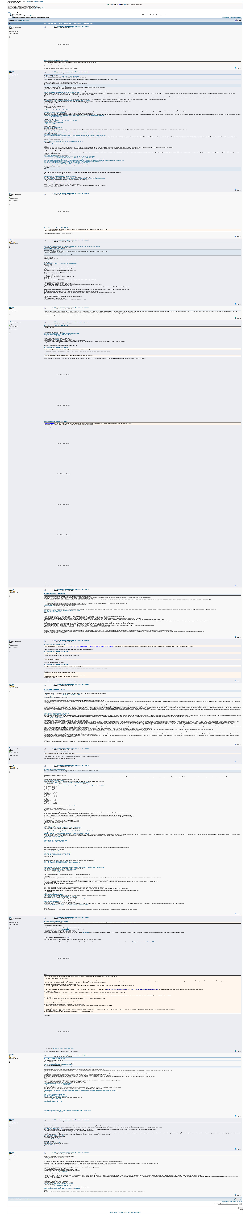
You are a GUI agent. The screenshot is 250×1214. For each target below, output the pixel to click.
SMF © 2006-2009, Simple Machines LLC (131, 1212)
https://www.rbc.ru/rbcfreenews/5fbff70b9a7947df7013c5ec (58, 719)
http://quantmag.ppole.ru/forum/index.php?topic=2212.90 (57, 853)
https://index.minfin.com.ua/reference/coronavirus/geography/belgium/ (60, 266)
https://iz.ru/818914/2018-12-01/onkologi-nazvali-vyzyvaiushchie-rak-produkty (62, 610)
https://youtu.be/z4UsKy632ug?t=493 (53, 127)
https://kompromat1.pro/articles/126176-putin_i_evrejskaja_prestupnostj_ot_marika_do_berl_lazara (67, 1110)
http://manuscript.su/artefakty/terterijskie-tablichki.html (56, 109)
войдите (29, 1)
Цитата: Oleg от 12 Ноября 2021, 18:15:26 (54, 696)
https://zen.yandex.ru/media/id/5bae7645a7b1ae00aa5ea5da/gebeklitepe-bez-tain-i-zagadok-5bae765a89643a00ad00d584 (73, 132)
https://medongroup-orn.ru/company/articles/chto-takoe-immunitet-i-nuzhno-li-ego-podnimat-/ (66, 898)
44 (26, 20)
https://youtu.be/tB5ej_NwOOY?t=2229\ (53, 717)
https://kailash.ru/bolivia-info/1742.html (53, 134)
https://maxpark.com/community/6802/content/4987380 (57, 861)
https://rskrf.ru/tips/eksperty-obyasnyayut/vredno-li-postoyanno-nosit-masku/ (62, 1188)
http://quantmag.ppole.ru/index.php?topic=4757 (143, 941)
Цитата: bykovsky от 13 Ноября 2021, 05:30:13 (56, 752)
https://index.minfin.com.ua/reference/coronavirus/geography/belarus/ (60, 176)
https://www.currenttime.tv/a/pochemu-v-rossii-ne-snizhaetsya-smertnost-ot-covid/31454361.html (67, 782)
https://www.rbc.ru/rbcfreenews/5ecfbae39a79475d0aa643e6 (58, 1183)
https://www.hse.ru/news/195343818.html (53, 836)
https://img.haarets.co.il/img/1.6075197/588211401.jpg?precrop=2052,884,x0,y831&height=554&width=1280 (69, 156)
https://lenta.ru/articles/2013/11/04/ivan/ (53, 825)
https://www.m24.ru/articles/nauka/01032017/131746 (56, 713)
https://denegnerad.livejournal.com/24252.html (55, 112)
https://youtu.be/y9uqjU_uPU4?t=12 (52, 1142)
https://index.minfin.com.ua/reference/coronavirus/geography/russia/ (60, 259)
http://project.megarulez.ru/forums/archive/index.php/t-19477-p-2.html (60, 120)
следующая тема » (237, 17)
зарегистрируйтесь (38, 1)
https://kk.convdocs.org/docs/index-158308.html (55, 1096)
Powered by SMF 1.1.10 (115, 1212)
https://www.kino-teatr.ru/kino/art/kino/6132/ (54, 839)
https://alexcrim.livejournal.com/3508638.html (54, 1111)
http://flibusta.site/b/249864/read (51, 123)
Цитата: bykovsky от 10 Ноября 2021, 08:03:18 (56, 60)
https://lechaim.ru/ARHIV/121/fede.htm (53, 1095)
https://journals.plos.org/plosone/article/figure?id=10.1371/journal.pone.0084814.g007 (64, 163)
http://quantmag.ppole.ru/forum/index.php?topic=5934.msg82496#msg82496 (62, 694)
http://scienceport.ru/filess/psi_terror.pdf (53, 122)
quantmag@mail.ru (36, 8)
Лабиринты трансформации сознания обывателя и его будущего (32, 17)
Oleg (10, 26)
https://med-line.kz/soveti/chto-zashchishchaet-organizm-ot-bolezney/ (60, 896)
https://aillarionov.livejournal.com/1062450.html (63, 1048)
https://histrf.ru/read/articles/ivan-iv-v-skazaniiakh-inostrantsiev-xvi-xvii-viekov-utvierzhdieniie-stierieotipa (69, 830)
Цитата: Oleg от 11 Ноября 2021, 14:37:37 (54, 593)
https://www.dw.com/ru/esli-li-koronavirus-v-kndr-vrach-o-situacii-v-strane (61, 333)
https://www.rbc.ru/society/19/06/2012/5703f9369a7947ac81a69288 (60, 869)
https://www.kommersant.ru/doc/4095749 (53, 1093)
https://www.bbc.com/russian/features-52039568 (55, 1171)
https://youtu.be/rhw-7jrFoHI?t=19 (52, 1144)
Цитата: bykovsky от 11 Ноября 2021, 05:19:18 (56, 325)
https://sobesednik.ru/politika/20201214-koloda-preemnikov (58, 1083)
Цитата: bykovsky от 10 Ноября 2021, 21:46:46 (56, 227)
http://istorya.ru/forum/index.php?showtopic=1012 (55, 130)
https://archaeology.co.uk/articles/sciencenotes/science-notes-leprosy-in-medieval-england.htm (66, 164)
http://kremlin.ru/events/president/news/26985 (55, 1094)
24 (16, 20)
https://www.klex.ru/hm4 (49, 125)
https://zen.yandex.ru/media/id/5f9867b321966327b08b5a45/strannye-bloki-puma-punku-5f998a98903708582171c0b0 (72, 138)
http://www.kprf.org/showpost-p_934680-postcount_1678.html (58, 1064)
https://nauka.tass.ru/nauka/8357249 (52, 901)
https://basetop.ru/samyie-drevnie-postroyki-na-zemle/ (57, 143)
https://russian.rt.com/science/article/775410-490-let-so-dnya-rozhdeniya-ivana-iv (63, 827)
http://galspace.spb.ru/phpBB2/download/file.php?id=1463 (57, 182)
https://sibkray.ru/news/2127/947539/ (52, 611)
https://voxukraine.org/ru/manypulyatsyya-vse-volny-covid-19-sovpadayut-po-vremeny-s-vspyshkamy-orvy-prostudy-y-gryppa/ (74, 785)
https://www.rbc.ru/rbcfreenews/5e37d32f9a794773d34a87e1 (58, 608)
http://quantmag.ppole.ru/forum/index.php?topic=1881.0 (57, 854)
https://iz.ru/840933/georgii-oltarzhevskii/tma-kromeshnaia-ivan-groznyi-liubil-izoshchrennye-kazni (67, 833)
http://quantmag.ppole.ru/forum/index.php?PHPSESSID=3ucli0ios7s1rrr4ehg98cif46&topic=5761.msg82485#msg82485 (72, 246)
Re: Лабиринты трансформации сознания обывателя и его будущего (70, 26)
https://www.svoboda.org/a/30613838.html (54, 780)
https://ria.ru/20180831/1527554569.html (53, 1098)
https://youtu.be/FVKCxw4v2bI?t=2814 (53, 1138)
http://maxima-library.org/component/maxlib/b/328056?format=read (59, 1084)
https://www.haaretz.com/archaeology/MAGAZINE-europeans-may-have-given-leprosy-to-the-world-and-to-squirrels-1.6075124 (74, 159)
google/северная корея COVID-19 (52, 335)
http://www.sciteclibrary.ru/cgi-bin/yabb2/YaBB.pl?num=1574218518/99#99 (61, 92)
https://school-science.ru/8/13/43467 (52, 602)
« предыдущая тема (227, 17)
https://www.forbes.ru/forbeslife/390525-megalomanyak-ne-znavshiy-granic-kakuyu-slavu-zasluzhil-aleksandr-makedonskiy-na (74, 115)
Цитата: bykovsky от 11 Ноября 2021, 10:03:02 (56, 347)
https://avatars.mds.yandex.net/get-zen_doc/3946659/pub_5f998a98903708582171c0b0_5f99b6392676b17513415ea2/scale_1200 (75, 135)
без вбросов (58, 339)
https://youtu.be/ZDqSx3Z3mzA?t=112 (53, 1128)
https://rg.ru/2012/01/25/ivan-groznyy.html (54, 841)
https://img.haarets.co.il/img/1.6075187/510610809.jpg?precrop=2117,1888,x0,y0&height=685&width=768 (68, 157)
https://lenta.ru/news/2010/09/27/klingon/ (53, 871)
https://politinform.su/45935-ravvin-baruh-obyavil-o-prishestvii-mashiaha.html (62, 862)
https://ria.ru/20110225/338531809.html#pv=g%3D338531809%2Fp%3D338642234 (63, 141)
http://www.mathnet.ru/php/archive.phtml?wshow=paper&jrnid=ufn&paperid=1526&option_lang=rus (67, 100)
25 (18, 20)
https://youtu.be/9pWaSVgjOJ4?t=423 (53, 1101)
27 (21, 20)
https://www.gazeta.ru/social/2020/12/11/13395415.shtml (57, 1185)
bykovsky (11, 71)
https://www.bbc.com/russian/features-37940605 (55, 840)
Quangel (32, 15)
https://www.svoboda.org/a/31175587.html (54, 1135)
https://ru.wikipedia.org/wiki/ (50, 155)
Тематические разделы (18, 14)
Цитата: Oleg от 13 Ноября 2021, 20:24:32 (54, 1058)
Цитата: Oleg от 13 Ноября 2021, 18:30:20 (54, 769)
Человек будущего (18, 15)
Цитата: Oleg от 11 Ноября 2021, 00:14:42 (54, 248)
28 (23, 20)
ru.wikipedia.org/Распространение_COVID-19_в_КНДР (57, 334)
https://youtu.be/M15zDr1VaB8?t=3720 (53, 116)
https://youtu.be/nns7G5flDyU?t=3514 (53, 615)
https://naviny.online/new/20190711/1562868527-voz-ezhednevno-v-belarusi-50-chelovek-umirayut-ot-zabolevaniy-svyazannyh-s (74, 178)
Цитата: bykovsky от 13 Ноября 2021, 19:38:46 (56, 921)
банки (66, 930)
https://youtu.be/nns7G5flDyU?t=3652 (53, 712)
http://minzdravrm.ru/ (49, 605)
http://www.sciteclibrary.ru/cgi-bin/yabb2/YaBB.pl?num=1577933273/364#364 (62, 76)
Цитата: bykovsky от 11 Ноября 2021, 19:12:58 (56, 644)
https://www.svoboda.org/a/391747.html (53, 894)
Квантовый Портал (16, 12)
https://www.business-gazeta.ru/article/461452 (55, 714)
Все (28, 20)
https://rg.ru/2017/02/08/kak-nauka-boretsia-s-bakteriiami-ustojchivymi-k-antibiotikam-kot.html (66, 904)
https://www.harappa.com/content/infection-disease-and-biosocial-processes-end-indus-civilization (67, 162)
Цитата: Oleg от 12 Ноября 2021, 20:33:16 (54, 689)
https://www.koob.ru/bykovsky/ (51, 850)
